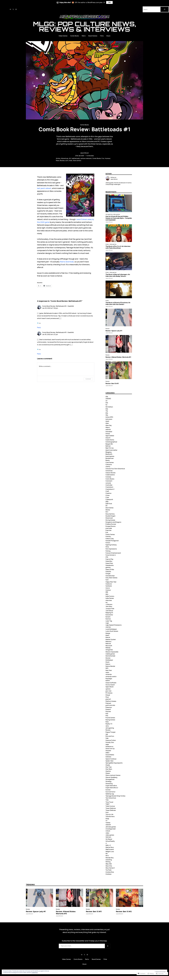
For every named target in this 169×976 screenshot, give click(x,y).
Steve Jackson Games (113, 775)
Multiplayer (109, 660)
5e (106, 405)
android (108, 429)
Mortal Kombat (110, 656)
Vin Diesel (109, 839)
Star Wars (109, 769)
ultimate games (111, 827)
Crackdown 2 (110, 489)
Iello (107, 594)
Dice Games (109, 508)
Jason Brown (84, 153)
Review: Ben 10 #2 (124, 911)
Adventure (64, 158)
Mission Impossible (112, 652)
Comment (88, 379)
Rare (57, 160)
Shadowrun (109, 746)
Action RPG (109, 417)
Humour (107, 158)
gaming (108, 567)
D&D (107, 501)
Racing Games (110, 720)
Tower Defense (111, 810)
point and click (110, 705)
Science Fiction (111, 740)
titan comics (77, 160)
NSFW (108, 681)
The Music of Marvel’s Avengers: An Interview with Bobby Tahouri (118, 275)
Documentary (110, 514)
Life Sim (108, 627)
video (107, 833)
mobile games (110, 654)
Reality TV (109, 724)
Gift (109, 2)
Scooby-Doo (110, 742)
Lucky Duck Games (112, 631)
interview (109, 600)
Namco (108, 664)
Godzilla (108, 571)
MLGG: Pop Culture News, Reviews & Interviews (84, 26)
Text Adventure (111, 798)
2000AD (108, 399)
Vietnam (108, 837)
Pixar (107, 697)
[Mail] (10, 9)
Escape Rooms (110, 526)
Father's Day (110, 539)
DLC (107, 512)
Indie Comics (110, 596)
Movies (108, 658)
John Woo (109, 606)
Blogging (108, 452)
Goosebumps (110, 576)
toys (107, 812)
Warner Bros (110, 847)
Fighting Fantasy (111, 545)
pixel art (108, 699)
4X (106, 401)
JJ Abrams (109, 604)
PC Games (109, 693)
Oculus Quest (110, 685)
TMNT (108, 804)
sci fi (66, 160)
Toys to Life (109, 814)
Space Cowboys (111, 759)
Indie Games (110, 598)
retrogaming (109, 214)
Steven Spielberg (111, 777)
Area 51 (108, 438)
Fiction (108, 543)
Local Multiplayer (111, 629)
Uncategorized (111, 829)
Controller (109, 485)
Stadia (108, 765)
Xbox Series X (110, 868)
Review (62, 160)
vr (106, 843)
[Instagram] (16, 9)
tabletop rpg (110, 794)
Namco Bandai (110, 666)
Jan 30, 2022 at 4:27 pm (50, 334)
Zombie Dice (110, 872)
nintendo (109, 674)
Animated (109, 432)
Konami (108, 617)
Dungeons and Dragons (113, 522)
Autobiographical (111, 442)
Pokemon (109, 707)
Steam (108, 773)
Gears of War (110, 569)
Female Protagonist (112, 541)
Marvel (108, 637)
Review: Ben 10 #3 (112, 383)
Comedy (108, 477)
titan (70, 160)
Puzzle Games (110, 718)
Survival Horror (110, 792)
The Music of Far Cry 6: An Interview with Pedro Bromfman (118, 247)
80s (107, 413)
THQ (107, 800)
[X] (13, 9)
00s (107, 396)
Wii (107, 853)
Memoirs (108, 641)
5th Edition (109, 407)
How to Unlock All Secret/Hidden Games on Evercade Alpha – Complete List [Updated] (119, 218)
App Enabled (110, 436)
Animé (108, 434)
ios (107, 602)
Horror (108, 588)
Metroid (108, 643)
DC (107, 506)
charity (108, 466)
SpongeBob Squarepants (114, 763)
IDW (107, 592)
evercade (109, 528)
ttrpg (107, 818)
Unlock (108, 831)
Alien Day (109, 425)
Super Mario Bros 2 (112, 788)
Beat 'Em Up (110, 448)
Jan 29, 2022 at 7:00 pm (50, 308)
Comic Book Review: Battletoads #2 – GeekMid (58, 306)
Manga (108, 633)
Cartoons (109, 464)
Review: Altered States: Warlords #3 (118, 357)
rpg (107, 734)
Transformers (110, 816)
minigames (109, 650)
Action (58, 158)
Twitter (108, 823)
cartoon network (86, 158)
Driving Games (110, 520)
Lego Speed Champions (114, 625)
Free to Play (109, 559)
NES (107, 668)
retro (107, 726)
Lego (107, 623)
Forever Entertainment (113, 553)
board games (110, 456)
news (107, 672)
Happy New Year (111, 582)
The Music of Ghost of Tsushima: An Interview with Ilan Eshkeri (118, 303)
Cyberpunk (109, 499)
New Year (109, 670)
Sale (107, 738)
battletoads (76, 158)
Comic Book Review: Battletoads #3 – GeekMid (58, 332)
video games (116, 214)
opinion (108, 689)
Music (107, 244)
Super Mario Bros (111, 786)
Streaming (109, 783)
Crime (108, 495)
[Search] (164, 9)
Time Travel (109, 802)
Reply (39, 327)
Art (70, 158)
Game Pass (109, 563)
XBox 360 (109, 864)
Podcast (108, 703)
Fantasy (108, 536)
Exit (107, 532)
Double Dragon (110, 516)
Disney (108, 510)
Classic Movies (111, 473)
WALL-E (108, 845)
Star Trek (109, 767)
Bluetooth (109, 454)
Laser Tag (109, 621)
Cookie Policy (34, 972)
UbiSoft (108, 825)
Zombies (108, 874)
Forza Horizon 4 (111, 555)
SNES (107, 753)
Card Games (110, 462)
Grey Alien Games (111, 578)
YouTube (108, 870)
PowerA (108, 709)
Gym (107, 580)
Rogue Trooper (111, 732)
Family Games (110, 534)
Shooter (108, 750)
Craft (107, 491)
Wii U (107, 855)
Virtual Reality (110, 841)
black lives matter (111, 450)
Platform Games (111, 701)
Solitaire (108, 757)
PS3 (107, 714)
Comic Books (84, 125)
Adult (107, 421)
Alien (107, 423)
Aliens (108, 427)
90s (107, 415)
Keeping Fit (109, 613)
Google (108, 573)
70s (107, 411)
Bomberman (110, 458)
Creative (108, 493)
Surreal (108, 790)
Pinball (108, 695)
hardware (109, 586)
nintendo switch (111, 676)
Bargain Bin (109, 444)
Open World (109, 687)
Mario (107, 635)
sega (107, 744)
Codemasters (110, 475)
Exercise (108, 530)
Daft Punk (109, 504)
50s (107, 403)
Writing (108, 862)
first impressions (111, 549)
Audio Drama (110, 440)
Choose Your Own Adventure (115, 469)
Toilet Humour (110, 806)
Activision (109, 419)
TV (106, 821)
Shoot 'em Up (110, 748)
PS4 (107, 716)
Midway (108, 648)
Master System (111, 639)
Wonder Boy (110, 858)
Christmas (109, 471)
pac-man (108, 691)
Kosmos (108, 619)
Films (107, 547)
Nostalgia (109, 678)
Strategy (109, 781)
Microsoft (109, 646)
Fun (103, 158)
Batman (108, 446)
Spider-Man (109, 761)
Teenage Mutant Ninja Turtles (115, 796)
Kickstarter (109, 615)
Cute (107, 497)
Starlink (108, 771)
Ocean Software (111, 683)
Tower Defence (111, 808)
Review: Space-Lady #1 (114, 331)
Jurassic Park (110, 609)
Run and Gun (110, 736)
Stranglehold (110, 779)
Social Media (110, 755)
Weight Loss (110, 851)
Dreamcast (109, 518)
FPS (107, 557)
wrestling (109, 860)
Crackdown (109, 487)
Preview (108, 711)
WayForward (110, 849)
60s (107, 409)
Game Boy (109, 561)
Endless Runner (111, 524)
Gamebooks (110, 565)
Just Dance (109, 611)
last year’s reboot (44, 188)
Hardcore (109, 584)
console (108, 483)
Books (108, 460)
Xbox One (109, 866)
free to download (67, 261)
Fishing (108, 551)
